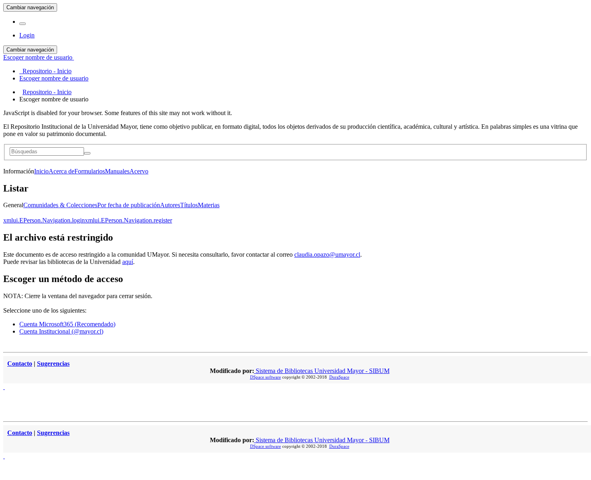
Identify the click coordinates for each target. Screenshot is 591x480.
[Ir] (87, 153)
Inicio (41, 171)
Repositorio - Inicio (47, 92)
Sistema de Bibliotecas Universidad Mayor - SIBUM (322, 370)
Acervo (138, 171)
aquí (127, 261)
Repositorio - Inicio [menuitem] (45, 71)
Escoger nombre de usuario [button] (38, 57)
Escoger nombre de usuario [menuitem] (53, 78)
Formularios (89, 171)
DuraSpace (339, 377)
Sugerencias (53, 363)
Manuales (117, 171)
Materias (209, 205)
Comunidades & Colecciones (60, 205)
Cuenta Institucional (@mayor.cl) (61, 331)
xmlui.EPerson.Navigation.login (44, 220)
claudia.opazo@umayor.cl (327, 254)
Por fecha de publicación (128, 205)
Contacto (19, 363)
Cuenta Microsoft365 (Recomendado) (67, 324)
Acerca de (61, 171)
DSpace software (265, 377)
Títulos (189, 205)
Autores (170, 205)
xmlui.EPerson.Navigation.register (128, 220)
